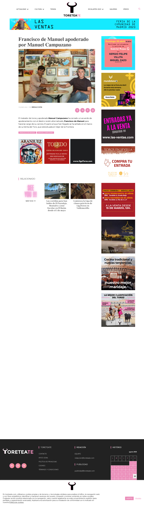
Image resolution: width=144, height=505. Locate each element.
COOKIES (42, 465)
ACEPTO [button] (129, 498)
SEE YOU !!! (31, 201)
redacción (37, 107)
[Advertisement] (59, 172)
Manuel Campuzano (45, 133)
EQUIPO (78, 454)
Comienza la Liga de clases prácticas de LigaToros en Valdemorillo (82, 204)
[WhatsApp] (93, 110)
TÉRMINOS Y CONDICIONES (49, 469)
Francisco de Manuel (27, 133)
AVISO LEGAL (43, 458)
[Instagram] (18, 465)
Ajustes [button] (138, 498)
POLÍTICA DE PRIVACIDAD (48, 462)
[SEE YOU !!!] (30, 191)
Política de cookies (16, 502)
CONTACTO (43, 454)
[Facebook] (77, 110)
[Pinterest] (87, 110)
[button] (139, 9)
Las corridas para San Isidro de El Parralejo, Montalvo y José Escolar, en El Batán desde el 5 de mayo (56, 206)
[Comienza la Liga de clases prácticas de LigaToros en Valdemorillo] (83, 191)
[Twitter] (82, 110)
